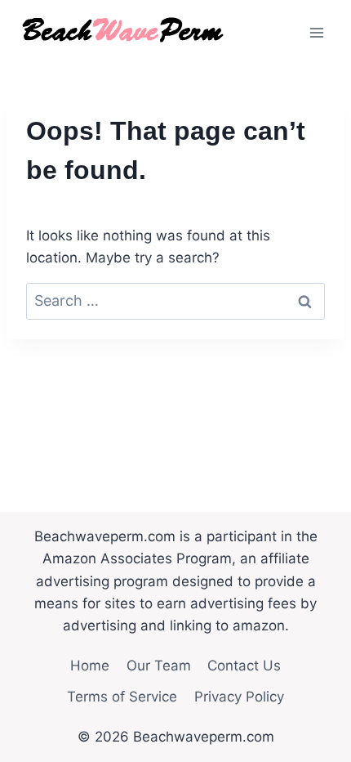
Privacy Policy (239, 696)
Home (89, 665)
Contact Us (244, 665)
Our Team (159, 665)
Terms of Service (122, 696)
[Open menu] (316, 32)
